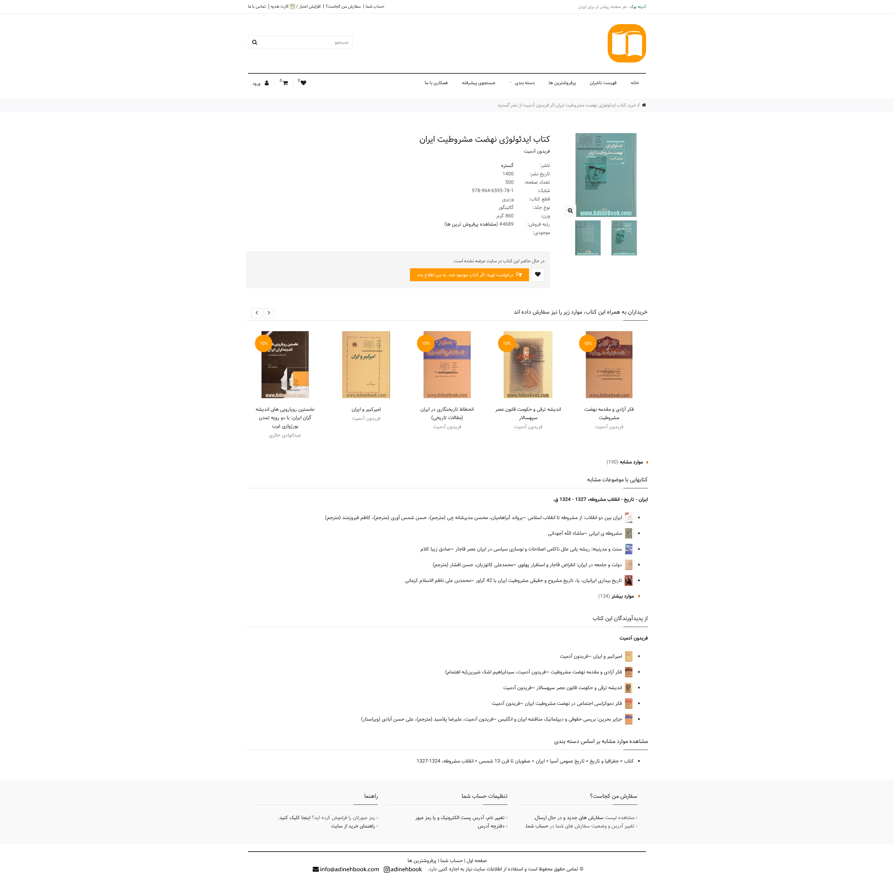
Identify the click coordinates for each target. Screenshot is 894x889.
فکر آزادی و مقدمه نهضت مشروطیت (609, 413)
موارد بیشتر (622, 596)
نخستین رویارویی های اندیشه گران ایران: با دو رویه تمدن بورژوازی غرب (285, 417)
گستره (507, 165)
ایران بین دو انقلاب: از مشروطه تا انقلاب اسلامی (575, 517)
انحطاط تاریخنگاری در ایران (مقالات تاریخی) (447, 413)
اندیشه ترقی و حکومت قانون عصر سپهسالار (528, 413)
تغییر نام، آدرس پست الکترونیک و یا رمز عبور (460, 818)
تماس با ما (257, 6)
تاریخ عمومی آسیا (567, 761)
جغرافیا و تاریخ (604, 761)
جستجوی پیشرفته (479, 83)
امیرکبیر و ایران (366, 409)
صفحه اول (477, 861)
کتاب (629, 761)
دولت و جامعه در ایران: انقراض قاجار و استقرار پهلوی (570, 565)
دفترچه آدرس (491, 826)
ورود (257, 83)
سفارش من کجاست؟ (343, 6)
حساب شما (375, 6)
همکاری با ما (436, 83)
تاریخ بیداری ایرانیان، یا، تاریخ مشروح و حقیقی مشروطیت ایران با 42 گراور (549, 580)
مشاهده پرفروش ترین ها (471, 224)
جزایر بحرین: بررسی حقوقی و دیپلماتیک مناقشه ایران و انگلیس (560, 719)
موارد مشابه (631, 462)
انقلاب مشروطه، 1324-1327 (445, 761)
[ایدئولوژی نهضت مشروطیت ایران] (570, 211)
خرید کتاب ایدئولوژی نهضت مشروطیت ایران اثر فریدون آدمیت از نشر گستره (567, 105)
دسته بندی (525, 83)
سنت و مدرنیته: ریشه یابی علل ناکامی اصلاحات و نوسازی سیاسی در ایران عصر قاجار (539, 549)
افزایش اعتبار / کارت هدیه (296, 6)
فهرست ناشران (603, 83)
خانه (635, 83)
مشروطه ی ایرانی (606, 533)
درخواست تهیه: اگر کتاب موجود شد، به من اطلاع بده (465, 275)
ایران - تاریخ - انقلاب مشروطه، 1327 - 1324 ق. (600, 499)
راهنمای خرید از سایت (353, 826)
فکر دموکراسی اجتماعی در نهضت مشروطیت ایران (574, 703)
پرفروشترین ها (562, 83)
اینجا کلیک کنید (294, 818)
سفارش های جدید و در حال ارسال (569, 818)
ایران (540, 761)
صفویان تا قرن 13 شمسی (504, 761)
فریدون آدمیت (537, 151)
